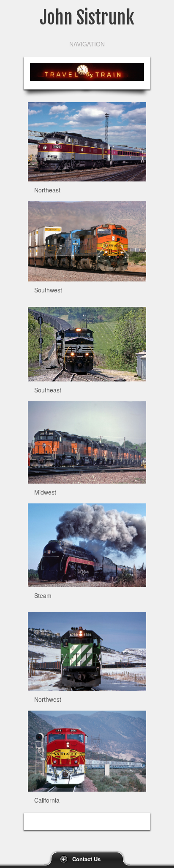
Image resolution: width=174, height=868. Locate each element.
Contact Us (86, 859)
